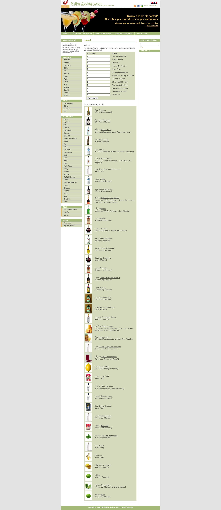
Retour (87, 45)
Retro (66, 180)
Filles (66, 141)
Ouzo (66, 76)
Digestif (67, 136)
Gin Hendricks (104, 120)
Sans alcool (68, 103)
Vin (65, 112)
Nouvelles (66, 33)
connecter (66, 45)
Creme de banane (107, 248)
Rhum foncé (103, 140)
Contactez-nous (142, 33)
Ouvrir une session (150, 5)
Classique (67, 130)
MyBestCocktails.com (86, 3)
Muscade (104, 426)
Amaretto (102, 218)
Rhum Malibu (106, 158)
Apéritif (66, 122)
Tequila (66, 87)
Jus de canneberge (109, 357)
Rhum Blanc (106, 130)
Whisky (66, 95)
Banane (99, 455)
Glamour (67, 150)
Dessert (67, 133)
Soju (65, 84)
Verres (66, 215)
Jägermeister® (104, 297)
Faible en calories (70, 139)
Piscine (66, 171)
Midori (103, 209)
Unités (66, 212)
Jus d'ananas (104, 337)
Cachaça (67, 65)
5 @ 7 (66, 119)
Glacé (66, 147)
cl (102, 104)
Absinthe (67, 60)
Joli (65, 155)
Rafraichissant (69, 177)
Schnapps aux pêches (110, 198)
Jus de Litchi (104, 376)
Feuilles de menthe (109, 436)
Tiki (65, 196)
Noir (65, 163)
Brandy (66, 63)
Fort (65, 144)
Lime (98, 475)
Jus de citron (104, 366)
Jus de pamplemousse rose (110, 347)
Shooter (67, 188)
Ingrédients (87, 33)
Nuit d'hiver (68, 166)
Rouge (66, 185)
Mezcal (66, 73)
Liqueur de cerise (106, 189)
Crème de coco (105, 406)
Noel (65, 161)
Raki (65, 79)
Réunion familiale (70, 182)
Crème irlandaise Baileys (110, 278)
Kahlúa (103, 288)
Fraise (101, 445)
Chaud (66, 128)
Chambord (103, 228)
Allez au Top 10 (152, 26)
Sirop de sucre (107, 386)
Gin (65, 71)
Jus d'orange (107, 326)
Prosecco (102, 110)
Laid (65, 158)
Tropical (67, 199)
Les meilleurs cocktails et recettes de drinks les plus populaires (92, 6)
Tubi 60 (66, 90)
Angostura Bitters (109, 317)
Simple (66, 191)
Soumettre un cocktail (103, 33)
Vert (65, 202)
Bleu (65, 125)
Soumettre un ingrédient (124, 33)
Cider (66, 68)
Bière (66, 106)
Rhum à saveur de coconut (109, 169)
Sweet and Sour (105, 416)
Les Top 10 (77, 33)
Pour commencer (70, 210)
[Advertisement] (149, 91)
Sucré (66, 193)
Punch (66, 174)
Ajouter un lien (69, 226)
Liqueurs (67, 109)
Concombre (106, 485)
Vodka (66, 93)
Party (66, 169)
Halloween (68, 152)
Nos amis (67, 223)
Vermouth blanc (106, 238)
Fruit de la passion (103, 465)
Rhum (66, 82)
